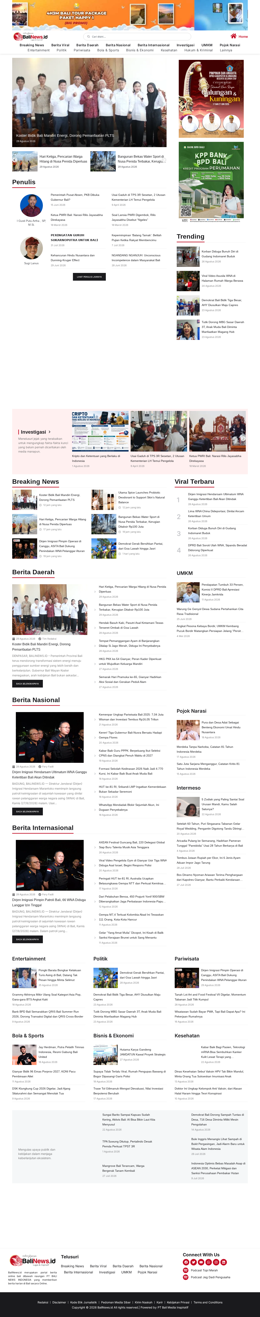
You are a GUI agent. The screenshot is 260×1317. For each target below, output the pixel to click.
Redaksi (43, 1302)
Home (243, 36)
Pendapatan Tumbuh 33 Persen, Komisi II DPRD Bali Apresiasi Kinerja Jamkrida (223, 589)
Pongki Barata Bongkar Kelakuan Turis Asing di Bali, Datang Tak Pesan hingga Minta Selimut (60, 975)
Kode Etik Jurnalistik (83, 1302)
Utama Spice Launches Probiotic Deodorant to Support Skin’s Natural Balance (141, 497)
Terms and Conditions (208, 1302)
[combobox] (137, 36)
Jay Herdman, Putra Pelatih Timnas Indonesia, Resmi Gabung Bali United (61, 1051)
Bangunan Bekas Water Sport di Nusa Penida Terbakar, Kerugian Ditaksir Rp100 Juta (63, 161)
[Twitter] (193, 1262)
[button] (14, 160)
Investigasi (185, 45)
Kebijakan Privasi (178, 1302)
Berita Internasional (154, 45)
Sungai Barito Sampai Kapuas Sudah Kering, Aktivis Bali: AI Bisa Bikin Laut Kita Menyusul (128, 1119)
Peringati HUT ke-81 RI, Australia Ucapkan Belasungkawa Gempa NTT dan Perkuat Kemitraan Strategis (132, 883)
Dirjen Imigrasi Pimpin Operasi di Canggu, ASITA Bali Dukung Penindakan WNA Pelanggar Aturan (62, 546)
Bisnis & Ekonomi (140, 50)
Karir (160, 1302)
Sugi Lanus (31, 263)
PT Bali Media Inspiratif (173, 1307)
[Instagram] (216, 1262)
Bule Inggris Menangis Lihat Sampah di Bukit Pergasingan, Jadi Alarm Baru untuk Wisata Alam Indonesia (218, 1143)
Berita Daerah (87, 45)
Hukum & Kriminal (198, 50)
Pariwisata (82, 50)
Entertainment (39, 50)
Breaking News (32, 45)
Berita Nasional (118, 45)
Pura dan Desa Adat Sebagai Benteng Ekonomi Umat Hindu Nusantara (221, 727)
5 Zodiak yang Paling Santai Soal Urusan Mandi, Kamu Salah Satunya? (223, 804)
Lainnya (226, 50)
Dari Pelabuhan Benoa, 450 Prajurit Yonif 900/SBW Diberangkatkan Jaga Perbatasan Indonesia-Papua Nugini (132, 901)
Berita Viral (60, 45)
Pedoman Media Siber (116, 1302)
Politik (62, 50)
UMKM (207, 45)
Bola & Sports (108, 50)
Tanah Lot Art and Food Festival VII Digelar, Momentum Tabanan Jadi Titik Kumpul (141, 161)
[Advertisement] (211, 374)
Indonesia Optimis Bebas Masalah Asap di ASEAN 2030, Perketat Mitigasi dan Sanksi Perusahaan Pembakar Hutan (218, 1168)
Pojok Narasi (230, 45)
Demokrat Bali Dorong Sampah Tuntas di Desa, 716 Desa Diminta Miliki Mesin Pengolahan (217, 1119)
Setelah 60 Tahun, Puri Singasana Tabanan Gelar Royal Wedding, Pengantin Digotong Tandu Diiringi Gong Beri (209, 828)
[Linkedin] (223, 1262)
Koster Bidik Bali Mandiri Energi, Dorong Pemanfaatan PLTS (65, 136)
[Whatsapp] (208, 1262)
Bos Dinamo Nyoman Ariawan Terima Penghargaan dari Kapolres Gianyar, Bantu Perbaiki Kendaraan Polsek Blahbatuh (210, 879)
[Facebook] (186, 1262)
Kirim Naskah (143, 1302)
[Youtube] (201, 1262)
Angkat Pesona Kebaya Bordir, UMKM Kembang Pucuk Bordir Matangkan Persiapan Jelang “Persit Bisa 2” (209, 630)
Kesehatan (169, 50)
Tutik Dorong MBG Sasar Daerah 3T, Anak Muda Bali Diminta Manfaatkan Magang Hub (223, 326)
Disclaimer (59, 1302)
